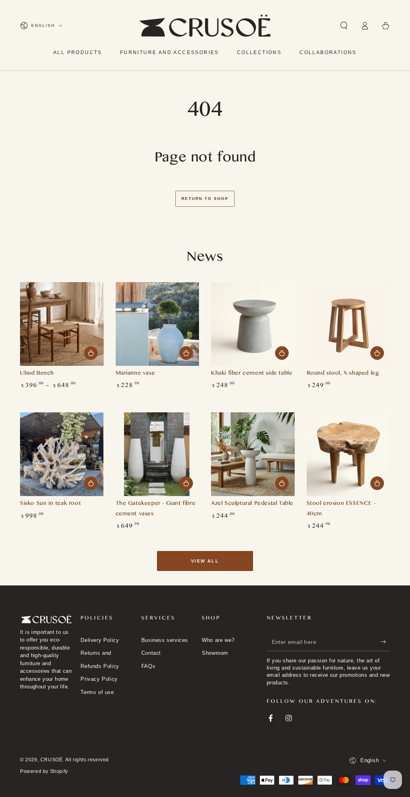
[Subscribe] (385, 642)
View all (205, 561)
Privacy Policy (98, 679)
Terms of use (97, 692)
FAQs (148, 666)
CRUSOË (51, 760)
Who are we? (218, 640)
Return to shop (205, 198)
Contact (151, 653)
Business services (164, 640)
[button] (344, 25)
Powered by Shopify (44, 771)
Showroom (215, 653)
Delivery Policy (99, 640)
